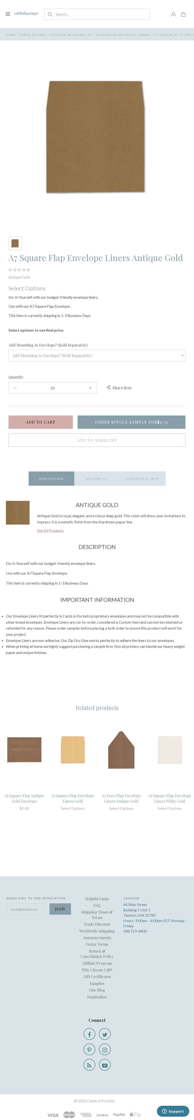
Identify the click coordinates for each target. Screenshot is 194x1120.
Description (51, 478)
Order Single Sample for (131, 422)
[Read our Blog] (89, 1065)
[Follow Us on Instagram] (105, 1049)
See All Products (50, 530)
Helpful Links (97, 898)
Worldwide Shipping (97, 930)
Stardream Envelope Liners (123, 35)
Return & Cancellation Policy (97, 954)
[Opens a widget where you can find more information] (173, 1112)
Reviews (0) (97, 478)
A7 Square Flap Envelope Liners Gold (73, 798)
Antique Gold (19, 277)
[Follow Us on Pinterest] (89, 1049)
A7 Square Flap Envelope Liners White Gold (170, 798)
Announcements (97, 937)
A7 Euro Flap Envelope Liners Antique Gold (121, 798)
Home (11, 35)
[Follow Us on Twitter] (105, 1034)
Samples (97, 983)
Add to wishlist (97, 440)
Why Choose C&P (97, 969)
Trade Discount (97, 924)
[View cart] (183, 14)
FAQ (97, 905)
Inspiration (97, 996)
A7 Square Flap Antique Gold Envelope (24, 798)
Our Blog (97, 989)
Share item (122, 387)
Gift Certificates (97, 976)
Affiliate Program (97, 963)
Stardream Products (71, 35)
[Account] (173, 14)
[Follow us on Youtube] (105, 1065)
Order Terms (97, 944)
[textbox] (97, 355)
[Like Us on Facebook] (89, 1034)
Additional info (143, 478)
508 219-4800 (135, 931)
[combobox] (97, 355)
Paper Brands (33, 35)
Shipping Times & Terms (97, 915)
